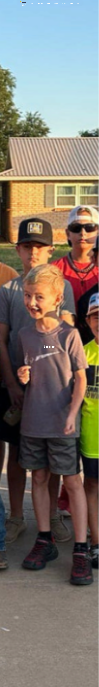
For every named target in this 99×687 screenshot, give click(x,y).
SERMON (71, 3)
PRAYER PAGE (40, 3)
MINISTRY (56, 3)
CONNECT (48, 3)
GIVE (78, 3)
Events (64, 3)
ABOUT (32, 3)
